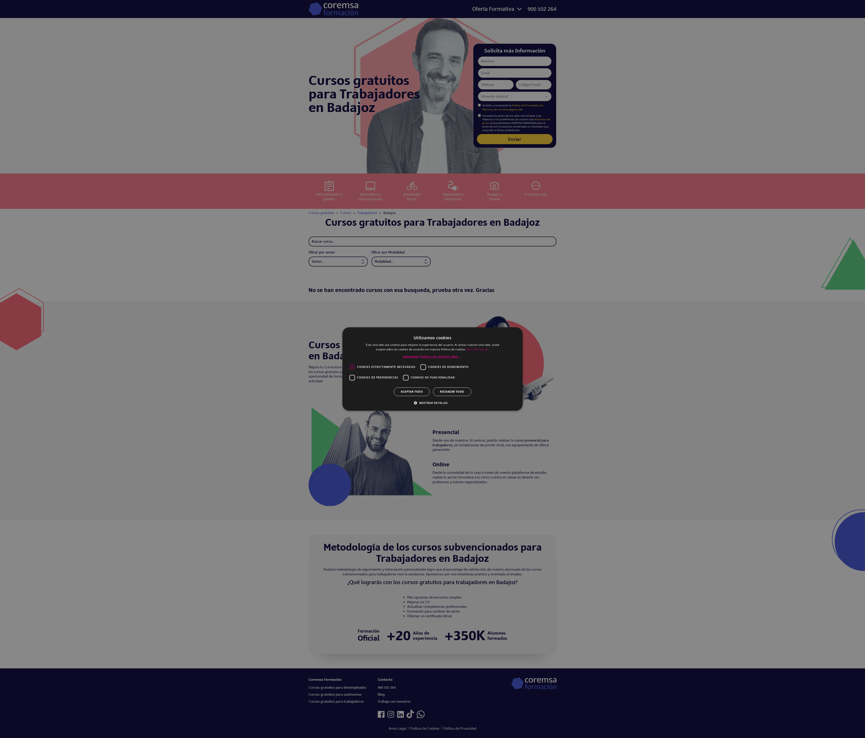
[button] (432, 357)
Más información (478, 349)
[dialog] (432, 369)
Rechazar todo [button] (452, 392)
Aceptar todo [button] (412, 392)
